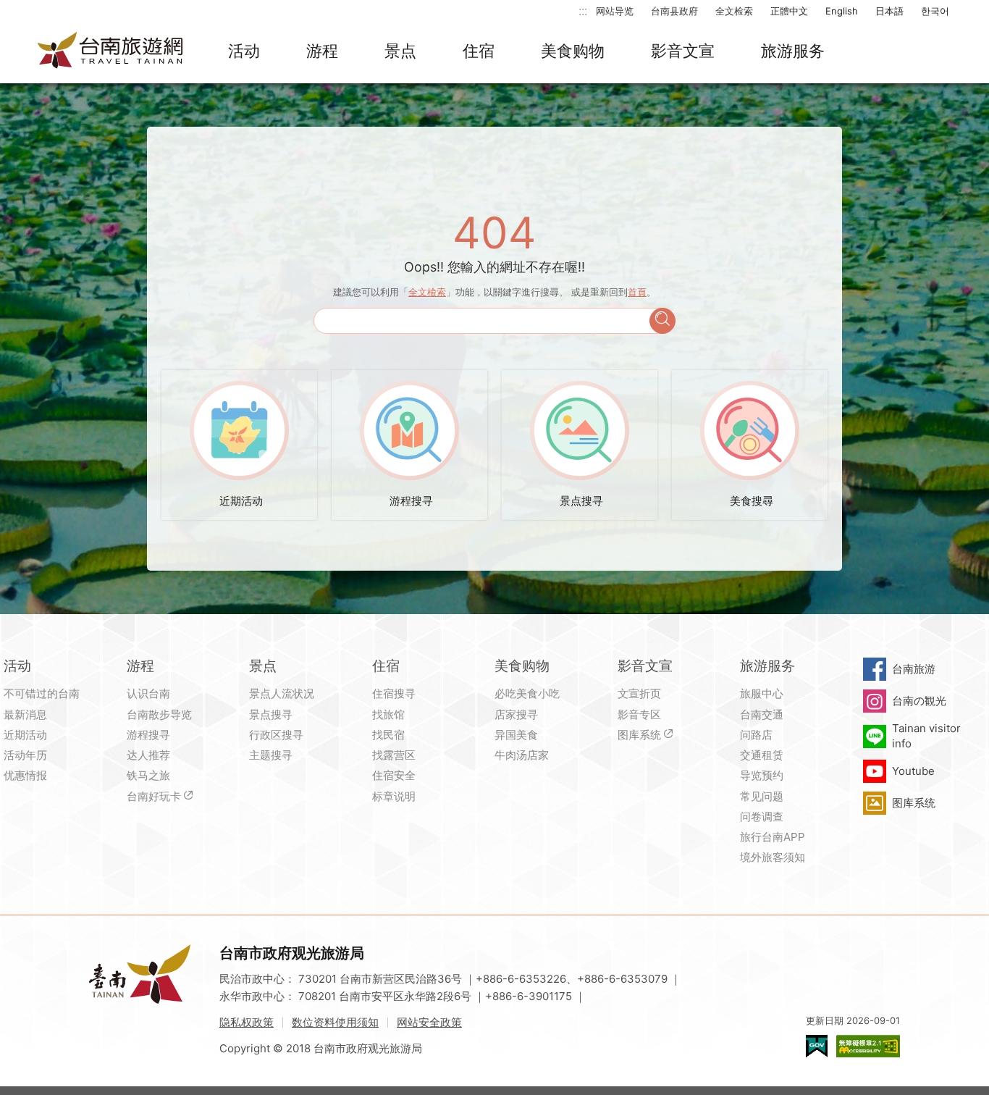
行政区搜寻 (276, 735)
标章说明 (394, 796)
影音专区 (639, 714)
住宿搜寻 (394, 693)
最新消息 (25, 714)
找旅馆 (388, 714)
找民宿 (388, 735)
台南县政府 (674, 11)
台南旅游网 (110, 51)
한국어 (935, 11)
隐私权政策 (246, 1022)
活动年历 (25, 755)
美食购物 (573, 50)
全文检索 (734, 11)
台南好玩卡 (154, 796)
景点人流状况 (281, 693)
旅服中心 (761, 693)
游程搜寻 (148, 735)
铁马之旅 (148, 775)
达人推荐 (148, 755)
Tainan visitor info (926, 735)
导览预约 (761, 775)
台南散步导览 (159, 714)
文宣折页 (639, 693)
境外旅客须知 (772, 857)
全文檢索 (427, 292)
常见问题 (761, 796)
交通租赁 (761, 755)
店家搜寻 (516, 714)
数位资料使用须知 (335, 1022)
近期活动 (25, 735)
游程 (322, 50)
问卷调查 (761, 816)
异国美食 (516, 735)
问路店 (756, 735)
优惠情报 (25, 775)
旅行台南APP (772, 837)
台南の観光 (919, 701)
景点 (400, 50)
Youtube (913, 771)
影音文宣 (683, 50)
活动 (244, 50)
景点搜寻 (271, 714)
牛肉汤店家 (521, 755)
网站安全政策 (429, 1022)
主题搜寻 (271, 755)
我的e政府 (817, 1046)
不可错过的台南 (42, 693)
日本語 (889, 11)
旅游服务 (793, 50)
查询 (662, 321)
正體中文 (789, 11)
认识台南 (148, 693)
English (841, 11)
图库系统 (639, 735)
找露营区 (394, 755)
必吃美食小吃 (527, 693)
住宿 (478, 50)
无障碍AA (868, 1046)
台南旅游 (913, 669)
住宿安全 (394, 775)
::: (582, 10)
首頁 (637, 292)
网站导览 (615, 11)
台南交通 (761, 714)
